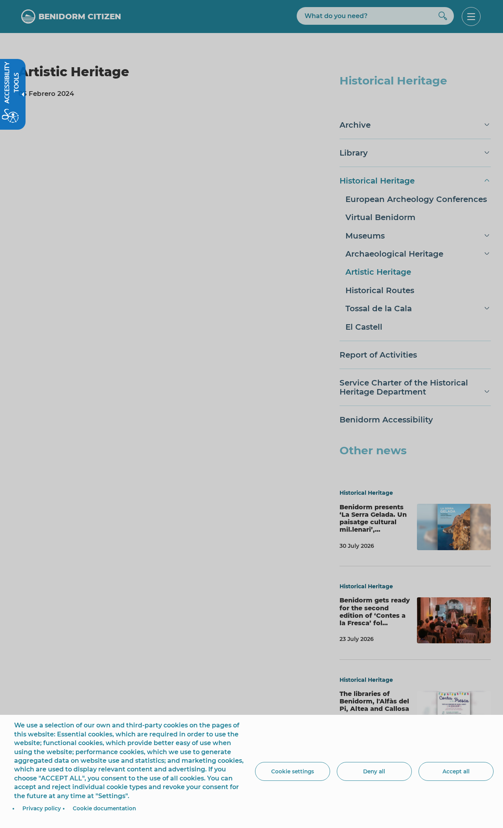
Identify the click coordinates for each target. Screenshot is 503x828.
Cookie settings (292, 771)
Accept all (456, 771)
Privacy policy (41, 808)
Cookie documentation (104, 808)
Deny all (374, 771)
